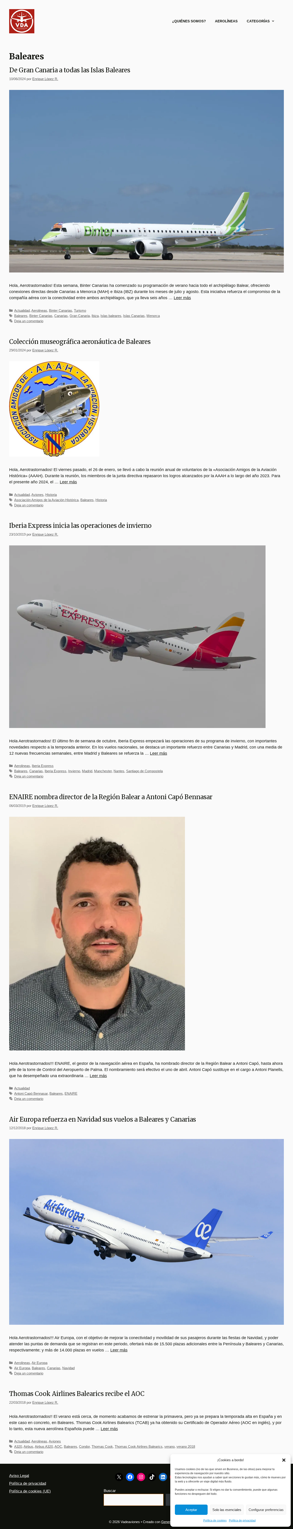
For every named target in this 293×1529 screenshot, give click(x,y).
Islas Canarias (134, 316)
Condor (84, 1446)
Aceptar (191, 1510)
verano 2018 (185, 1446)
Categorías (258, 21)
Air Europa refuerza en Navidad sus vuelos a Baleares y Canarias (102, 1119)
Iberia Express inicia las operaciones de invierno (80, 525)
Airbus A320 (44, 1446)
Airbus (28, 1446)
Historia (51, 495)
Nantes (119, 771)
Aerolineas (39, 310)
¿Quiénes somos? (189, 21)
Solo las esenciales (226, 1510)
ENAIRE (71, 1093)
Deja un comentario (28, 321)
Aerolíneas (226, 21)
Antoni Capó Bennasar (31, 1093)
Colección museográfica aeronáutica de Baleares (80, 342)
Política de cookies (215, 1520)
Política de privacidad (242, 1520)
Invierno (74, 771)
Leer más (182, 298)
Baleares (20, 316)
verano (169, 1446)
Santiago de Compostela (144, 771)
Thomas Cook (102, 1446)
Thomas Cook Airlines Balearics (139, 1446)
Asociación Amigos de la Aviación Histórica (46, 500)
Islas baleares (110, 316)
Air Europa (39, 1363)
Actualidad (22, 310)
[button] (284, 1460)
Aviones (37, 495)
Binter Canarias (60, 310)
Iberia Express (43, 766)
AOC (58, 1446)
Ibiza (95, 316)
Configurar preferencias (266, 1510)
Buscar (110, 1491)
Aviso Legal (19, 1476)
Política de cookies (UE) (30, 1491)
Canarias (61, 316)
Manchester (103, 771)
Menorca (153, 316)
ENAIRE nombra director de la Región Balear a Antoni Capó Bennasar (110, 797)
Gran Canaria (80, 316)
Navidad (68, 1368)
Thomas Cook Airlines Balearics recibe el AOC (76, 1394)
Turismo (80, 310)
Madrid (87, 771)
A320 (18, 1446)
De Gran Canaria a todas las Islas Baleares (69, 70)
